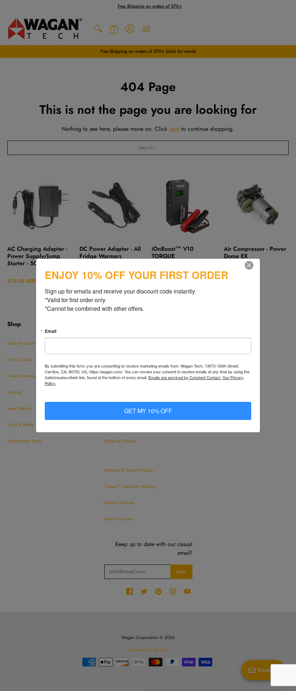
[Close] (253, 265)
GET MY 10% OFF (148, 411)
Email (50, 331)
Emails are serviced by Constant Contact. (184, 377)
